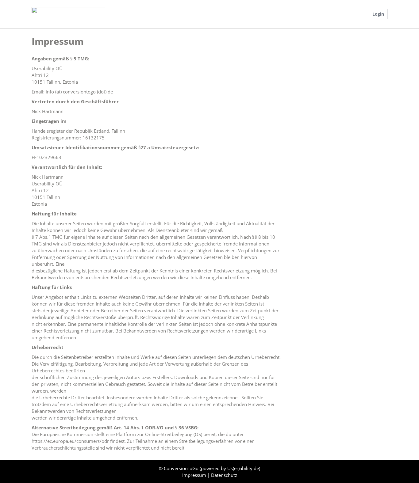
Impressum (194, 475)
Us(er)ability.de (243, 468)
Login (378, 14)
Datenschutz (224, 475)
